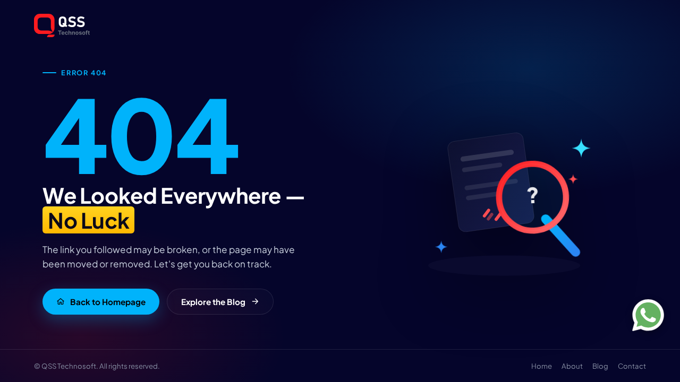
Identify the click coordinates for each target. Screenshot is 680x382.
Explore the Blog (213, 302)
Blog (600, 365)
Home (541, 365)
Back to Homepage (108, 302)
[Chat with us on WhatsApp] (648, 315)
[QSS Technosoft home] (340, 25)
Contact (632, 365)
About (572, 365)
